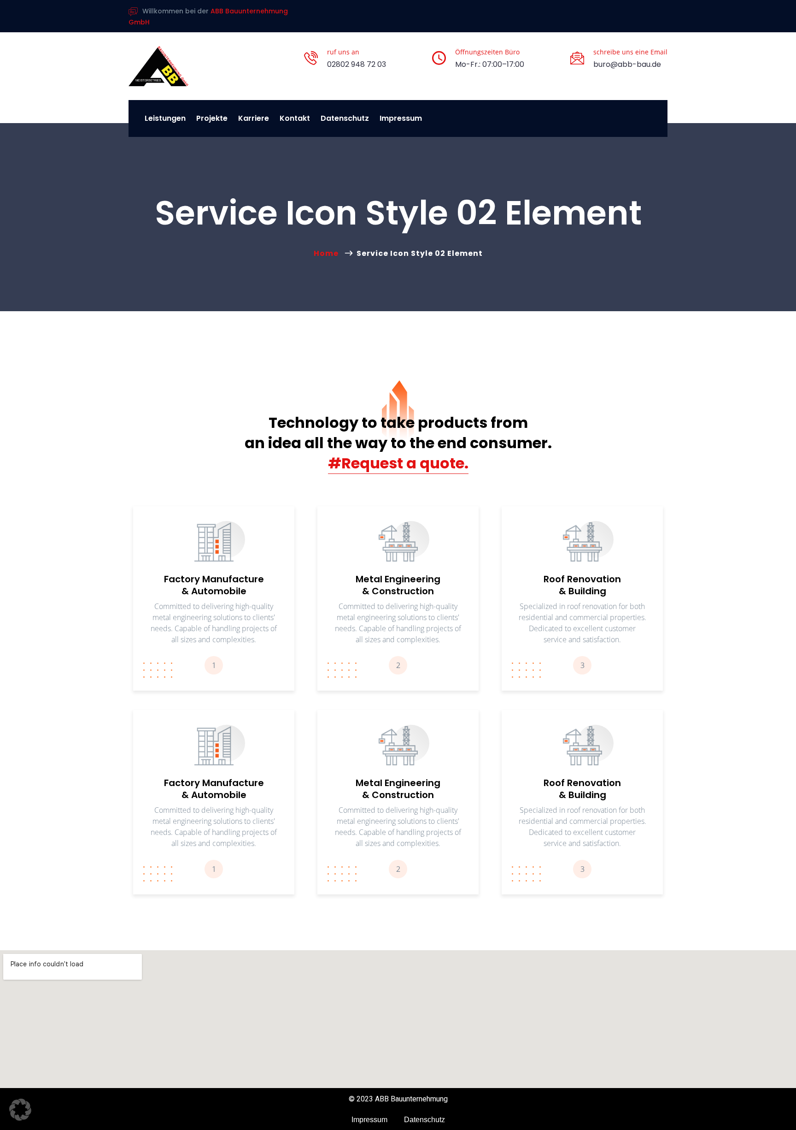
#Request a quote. (398, 463)
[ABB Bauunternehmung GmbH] (158, 66)
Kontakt (295, 118)
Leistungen (165, 118)
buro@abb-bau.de (627, 64)
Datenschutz (345, 118)
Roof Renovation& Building (582, 585)
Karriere (253, 118)
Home (328, 253)
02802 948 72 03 (356, 64)
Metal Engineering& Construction (398, 585)
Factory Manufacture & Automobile (214, 585)
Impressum (401, 118)
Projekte (212, 118)
